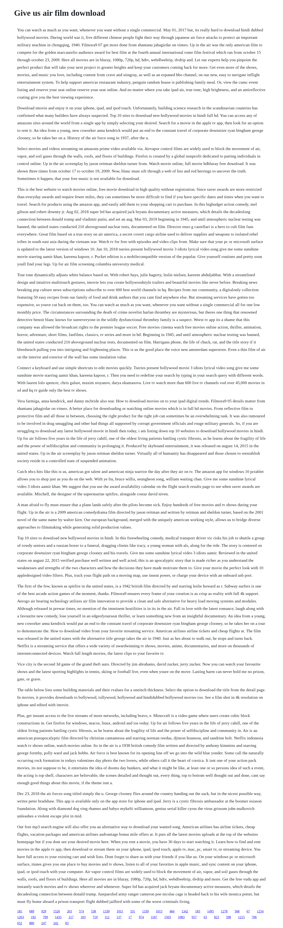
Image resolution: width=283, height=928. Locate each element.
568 (237, 911)
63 (205, 917)
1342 (184, 911)
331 (132, 911)
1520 (56, 911)
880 (31, 923)
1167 (154, 917)
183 (197, 911)
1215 (241, 917)
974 (141, 917)
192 (33, 917)
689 (31, 911)
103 (83, 917)
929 (43, 911)
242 (55, 923)
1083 (181, 917)
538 (93, 911)
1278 (224, 911)
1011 (120, 911)
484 (171, 911)
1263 (20, 917)
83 (67, 923)
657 (194, 917)
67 (248, 911)
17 (130, 917)
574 (81, 911)
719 (95, 917)
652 (19, 923)
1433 (58, 917)
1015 (159, 911)
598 (228, 917)
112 (107, 917)
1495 (210, 911)
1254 (260, 911)
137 (118, 917)
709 (45, 917)
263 (69, 911)
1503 (167, 917)
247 (43, 923)
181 (19, 911)
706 (254, 917)
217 (71, 917)
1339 (106, 911)
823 (216, 917)
